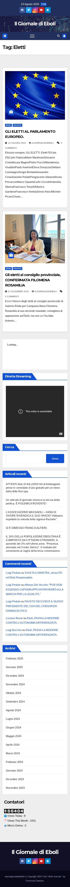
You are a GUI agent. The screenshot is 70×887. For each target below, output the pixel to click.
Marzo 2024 (13, 753)
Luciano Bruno (14, 618)
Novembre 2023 (15, 787)
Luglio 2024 (13, 719)
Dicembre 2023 (15, 779)
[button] (58, 35)
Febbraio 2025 (14, 658)
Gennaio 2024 (14, 770)
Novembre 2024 (15, 684)
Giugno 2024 (13, 727)
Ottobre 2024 (13, 693)
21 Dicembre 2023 (19, 291)
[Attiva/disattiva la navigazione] (32, 36)
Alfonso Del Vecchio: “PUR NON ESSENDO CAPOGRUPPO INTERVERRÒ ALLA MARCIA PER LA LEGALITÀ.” (34, 589)
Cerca (9, 447)
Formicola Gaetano (35, 881)
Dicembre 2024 (15, 675)
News (8, 125)
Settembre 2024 (15, 701)
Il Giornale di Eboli (35, 24)
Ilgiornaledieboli (43, 143)
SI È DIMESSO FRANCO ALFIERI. (26, 528)
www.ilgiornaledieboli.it (15, 876)
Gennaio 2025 (14, 667)
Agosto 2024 (13, 710)
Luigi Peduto (13, 572)
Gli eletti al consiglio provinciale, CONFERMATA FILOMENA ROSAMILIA (32, 280)
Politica (17, 125)
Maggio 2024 (13, 736)
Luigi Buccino (14, 630)
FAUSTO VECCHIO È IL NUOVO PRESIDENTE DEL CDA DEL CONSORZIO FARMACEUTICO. (34, 606)
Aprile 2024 (13, 744)
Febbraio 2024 (14, 762)
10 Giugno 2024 (17, 143)
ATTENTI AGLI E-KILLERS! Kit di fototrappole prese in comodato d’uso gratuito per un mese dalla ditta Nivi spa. (33, 488)
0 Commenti (12, 296)
